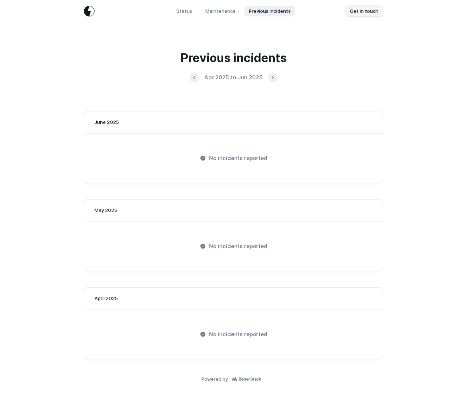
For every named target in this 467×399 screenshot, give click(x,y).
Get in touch (364, 11)
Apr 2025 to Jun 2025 (233, 77)
